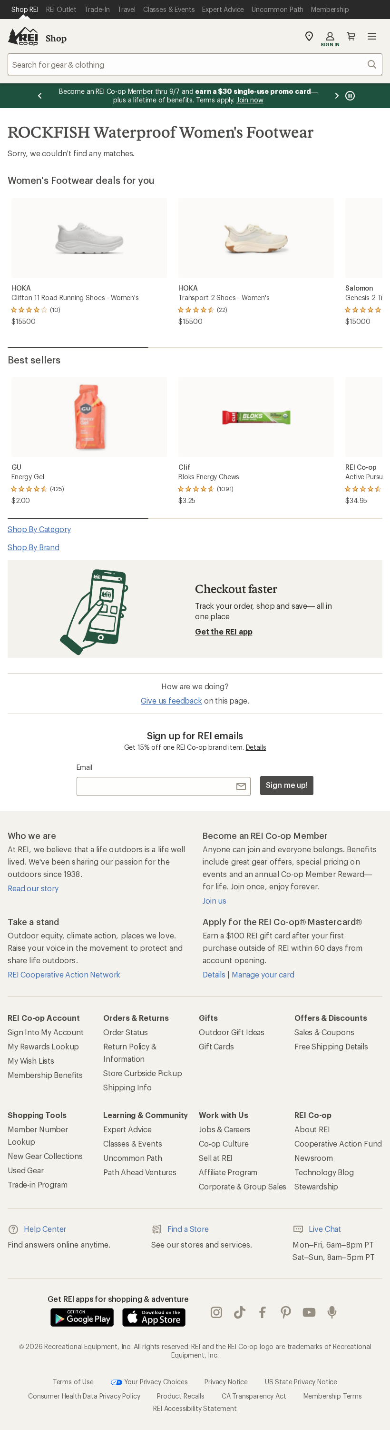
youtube (309, 1312)
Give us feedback (171, 700)
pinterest (286, 1312)
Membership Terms (332, 1396)
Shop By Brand (33, 547)
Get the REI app (224, 631)
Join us (214, 900)
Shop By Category (39, 529)
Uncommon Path (132, 1157)
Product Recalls (181, 1396)
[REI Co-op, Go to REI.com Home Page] (23, 36)
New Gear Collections (45, 1155)
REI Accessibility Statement (195, 1408)
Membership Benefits (45, 1074)
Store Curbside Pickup (142, 1073)
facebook (263, 1312)
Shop (56, 38)
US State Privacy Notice (301, 1382)
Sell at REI (216, 1157)
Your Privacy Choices (155, 1382)
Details (256, 747)
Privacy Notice (226, 1382)
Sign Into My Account (46, 1032)
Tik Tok (240, 1312)
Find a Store (188, 1228)
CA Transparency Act (254, 1396)
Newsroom (313, 1157)
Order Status (125, 1032)
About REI (312, 1129)
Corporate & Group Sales (242, 1186)
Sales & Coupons (324, 1032)
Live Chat (325, 1228)
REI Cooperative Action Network (64, 974)
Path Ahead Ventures (139, 1172)
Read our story (33, 888)
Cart (351, 36)
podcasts (332, 1312)
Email (84, 767)
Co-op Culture (224, 1143)
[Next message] (336, 95)
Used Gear (26, 1170)
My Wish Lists (31, 1060)
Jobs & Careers (225, 1129)
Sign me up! (287, 784)
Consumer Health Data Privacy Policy (84, 1396)
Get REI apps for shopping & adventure (118, 1298)
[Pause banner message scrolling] (349, 95)
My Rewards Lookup (43, 1046)
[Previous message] (40, 95)
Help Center (45, 1228)
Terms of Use (73, 1382)
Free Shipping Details (331, 1046)
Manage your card (263, 974)
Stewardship (316, 1186)
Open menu (371, 36)
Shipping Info (127, 1087)
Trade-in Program (37, 1184)
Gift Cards (216, 1046)
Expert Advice (127, 1129)
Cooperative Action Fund (338, 1143)
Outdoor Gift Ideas (231, 1032)
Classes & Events (132, 1143)
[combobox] (195, 64)
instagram (216, 1312)
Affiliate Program (228, 1172)
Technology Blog (324, 1172)
